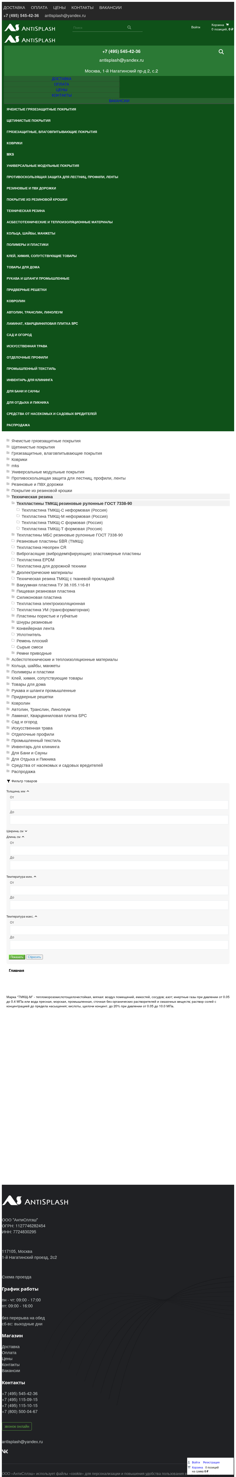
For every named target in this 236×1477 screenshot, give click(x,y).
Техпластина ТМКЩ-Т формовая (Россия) (62, 528)
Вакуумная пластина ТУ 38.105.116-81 (54, 585)
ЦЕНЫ (59, 7)
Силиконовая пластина (39, 597)
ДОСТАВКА (14, 7)
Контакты (11, 1364)
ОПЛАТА (39, 7)
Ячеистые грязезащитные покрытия (46, 440)
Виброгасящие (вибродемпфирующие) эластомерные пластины (79, 553)
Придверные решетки (32, 696)
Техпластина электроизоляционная (51, 603)
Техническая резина (32, 496)
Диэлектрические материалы (45, 572)
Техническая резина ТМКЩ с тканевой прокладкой (65, 578)
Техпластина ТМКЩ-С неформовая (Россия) (64, 510)
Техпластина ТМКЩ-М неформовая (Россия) (65, 516)
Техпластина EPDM (35, 559)
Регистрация (211, 1462)
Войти (195, 27)
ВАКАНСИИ (110, 7)
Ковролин (21, 703)
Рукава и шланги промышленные (44, 690)
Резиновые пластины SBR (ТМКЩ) (50, 541)
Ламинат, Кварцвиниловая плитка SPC (49, 715)
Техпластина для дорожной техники (51, 566)
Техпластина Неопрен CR (41, 547)
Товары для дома (29, 684)
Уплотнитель (29, 634)
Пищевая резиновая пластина (46, 591)
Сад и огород (24, 721)
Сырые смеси (30, 647)
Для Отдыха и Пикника (34, 759)
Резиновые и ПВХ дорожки (37, 484)
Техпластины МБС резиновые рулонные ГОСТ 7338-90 (70, 535)
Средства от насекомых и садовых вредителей (57, 765)
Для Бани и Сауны (29, 753)
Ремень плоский (32, 640)
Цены (7, 1358)
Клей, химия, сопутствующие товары (47, 678)
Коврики (19, 459)
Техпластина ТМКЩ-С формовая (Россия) (62, 522)
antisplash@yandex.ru (65, 15)
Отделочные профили (33, 734)
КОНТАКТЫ (82, 7)
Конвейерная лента (35, 628)
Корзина (197, 1467)
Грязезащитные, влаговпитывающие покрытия (57, 453)
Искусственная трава (32, 728)
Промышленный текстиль (36, 740)
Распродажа (23, 771)
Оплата (9, 1352)
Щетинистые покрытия (33, 447)
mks (15, 465)
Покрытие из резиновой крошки (42, 490)
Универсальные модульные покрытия (48, 472)
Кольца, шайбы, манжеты (36, 665)
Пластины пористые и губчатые (47, 616)
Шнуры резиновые (34, 622)
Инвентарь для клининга (35, 746)
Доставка (11, 1346)
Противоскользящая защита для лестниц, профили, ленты (69, 478)
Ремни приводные (34, 653)
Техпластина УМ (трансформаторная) (53, 609)
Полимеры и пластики (33, 672)
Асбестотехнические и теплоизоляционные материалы (65, 659)
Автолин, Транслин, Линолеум (41, 709)
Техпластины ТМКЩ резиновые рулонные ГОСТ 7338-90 (74, 503)
